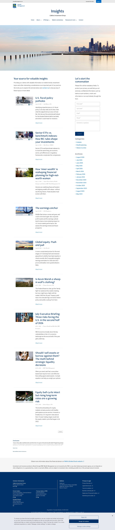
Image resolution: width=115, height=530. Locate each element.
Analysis (79, 142)
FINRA (76, 512)
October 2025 (80, 185)
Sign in (98, 1)
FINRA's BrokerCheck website (73, 461)
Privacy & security (86, 483)
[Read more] (15, 448)
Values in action (81, 148)
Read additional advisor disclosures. (20, 451)
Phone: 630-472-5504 (18, 485)
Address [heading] (61, 481)
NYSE (71, 512)
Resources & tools (70, 20)
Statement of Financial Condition (90, 493)
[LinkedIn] (15, 497)
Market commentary (57, 20)
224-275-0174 (18, 504)
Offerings (46, 20)
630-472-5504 (20, 494)
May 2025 (79, 194)
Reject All (83, 517)
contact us (45, 88)
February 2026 (80, 174)
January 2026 (80, 177)
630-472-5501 (43, 494)
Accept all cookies (84, 521)
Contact (81, 20)
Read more (38, 123)
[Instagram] (16, 486)
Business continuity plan (88, 490)
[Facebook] (15, 486)
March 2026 (80, 171)
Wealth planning (81, 145)
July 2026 (79, 160)
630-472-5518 (20, 502)
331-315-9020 (41, 495)
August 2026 (80, 157)
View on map (62, 488)
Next (60, 431)
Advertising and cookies (88, 495)
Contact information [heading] (18, 481)
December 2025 (81, 180)
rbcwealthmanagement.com (18, 1)
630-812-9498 (18, 495)
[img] (57, 47)
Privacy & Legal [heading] (86, 481)
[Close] (112, 515)
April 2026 (79, 168)
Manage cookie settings (83, 526)
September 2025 (81, 188)
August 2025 (80, 191)
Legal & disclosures (87, 485)
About (38, 20)
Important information (90, 1)
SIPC (81, 512)
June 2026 (79, 163)
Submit (80, 133)
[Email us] (13, 486)
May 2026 (79, 166)
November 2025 (81, 183)
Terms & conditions (87, 488)
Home (32, 20)
